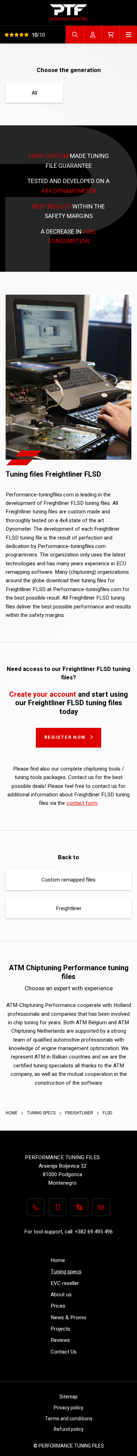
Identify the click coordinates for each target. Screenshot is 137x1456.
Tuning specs (42, 1113)
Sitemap (68, 1397)
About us (61, 1294)
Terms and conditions (68, 1418)
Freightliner (68, 908)
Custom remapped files (68, 880)
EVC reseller (65, 1283)
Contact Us (64, 1352)
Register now (65, 737)
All (34, 93)
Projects (60, 1329)
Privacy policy (68, 1407)
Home (12, 1113)
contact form (81, 803)
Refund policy (69, 1429)
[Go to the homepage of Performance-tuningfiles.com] (68, 12)
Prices (58, 1306)
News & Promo (68, 1317)
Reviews (60, 1340)
